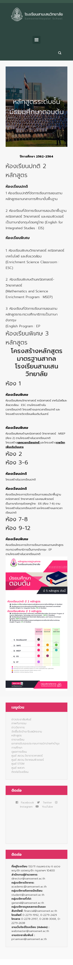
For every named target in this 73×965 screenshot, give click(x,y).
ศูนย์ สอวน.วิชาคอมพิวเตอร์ (27, 760)
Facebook (27, 802)
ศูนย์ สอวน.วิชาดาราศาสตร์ (27, 756)
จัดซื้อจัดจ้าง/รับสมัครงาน (26, 731)
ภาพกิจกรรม (18, 723)
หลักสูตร (16, 735)
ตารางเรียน (17, 739)
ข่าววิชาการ (18, 727)
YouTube (47, 807)
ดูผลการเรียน (19, 752)
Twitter (47, 802)
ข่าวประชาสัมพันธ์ (21, 719)
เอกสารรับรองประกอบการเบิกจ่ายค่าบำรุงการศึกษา (35, 745)
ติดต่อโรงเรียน (19, 772)
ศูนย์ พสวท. (18, 768)
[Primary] (36, 40)
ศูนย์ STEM (17, 764)
